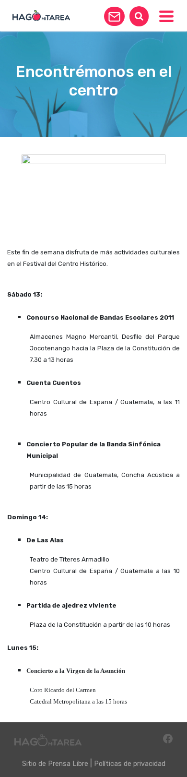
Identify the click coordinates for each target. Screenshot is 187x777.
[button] (114, 16)
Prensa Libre (68, 764)
